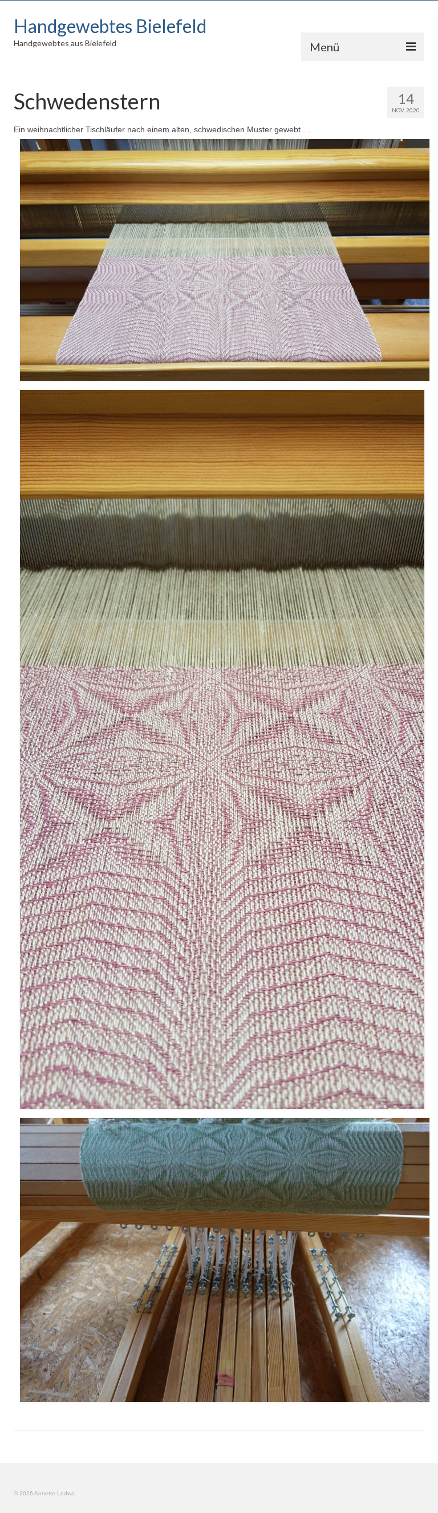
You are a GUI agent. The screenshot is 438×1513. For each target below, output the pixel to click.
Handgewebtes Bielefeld (110, 26)
